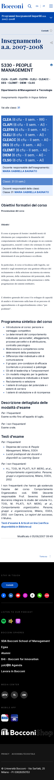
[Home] (12, 6)
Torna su (43, 556)
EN (37, 6)
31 (18, 107)
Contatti (45, 31)
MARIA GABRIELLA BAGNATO (20, 171)
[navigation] (27, 17)
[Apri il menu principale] (51, 6)
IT (44, 6)
